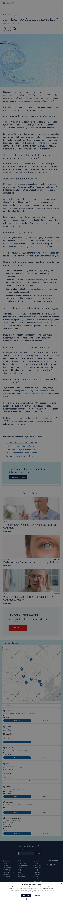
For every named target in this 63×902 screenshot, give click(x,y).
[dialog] (31, 892)
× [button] (61, 883)
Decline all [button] (37, 895)
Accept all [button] (26, 895)
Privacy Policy (31, 891)
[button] (31, 899)
